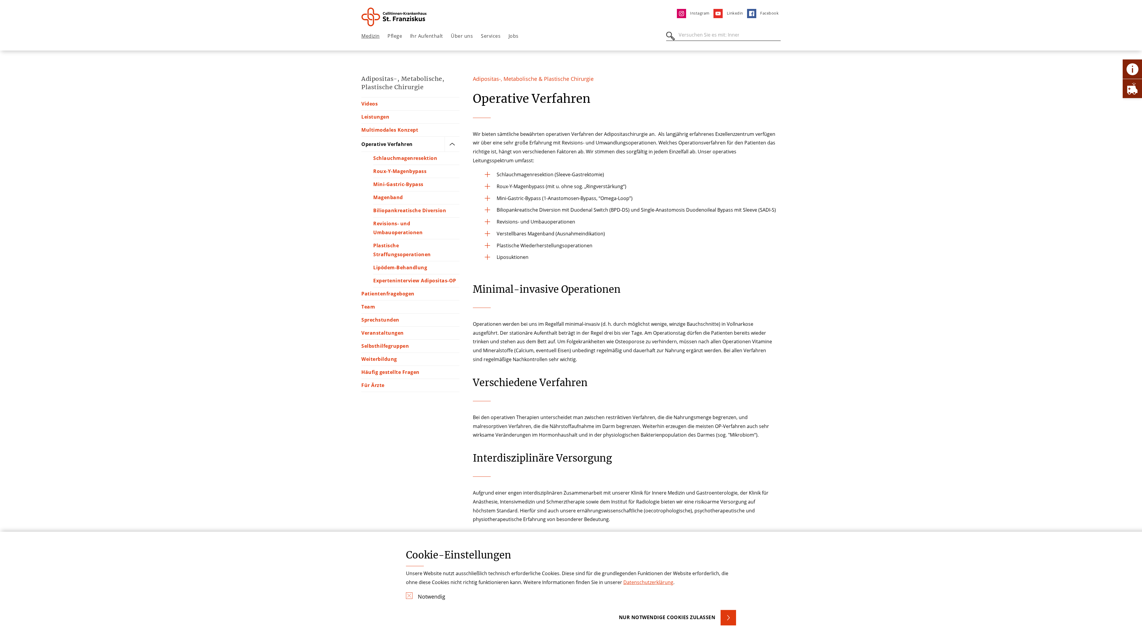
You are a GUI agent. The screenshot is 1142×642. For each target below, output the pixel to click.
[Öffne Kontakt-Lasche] (1132, 69)
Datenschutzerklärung (648, 582)
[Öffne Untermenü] (452, 144)
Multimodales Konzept (389, 130)
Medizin (370, 36)
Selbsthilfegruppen (385, 346)
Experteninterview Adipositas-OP (414, 280)
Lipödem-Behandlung (400, 267)
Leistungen (375, 117)
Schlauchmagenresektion (405, 158)
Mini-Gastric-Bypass (398, 184)
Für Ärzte (373, 385)
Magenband (388, 197)
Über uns (462, 36)
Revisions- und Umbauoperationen (398, 228)
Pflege (395, 36)
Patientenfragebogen (388, 293)
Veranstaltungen (382, 333)
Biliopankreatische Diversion (409, 210)
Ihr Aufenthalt (426, 36)
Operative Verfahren (387, 144)
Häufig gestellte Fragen (390, 372)
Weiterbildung (379, 359)
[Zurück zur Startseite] (394, 17)
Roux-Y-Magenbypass (399, 171)
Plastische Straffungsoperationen (402, 250)
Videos (369, 103)
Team (368, 306)
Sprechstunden (380, 320)
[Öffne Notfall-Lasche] (1132, 88)
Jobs (514, 36)
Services (491, 36)
